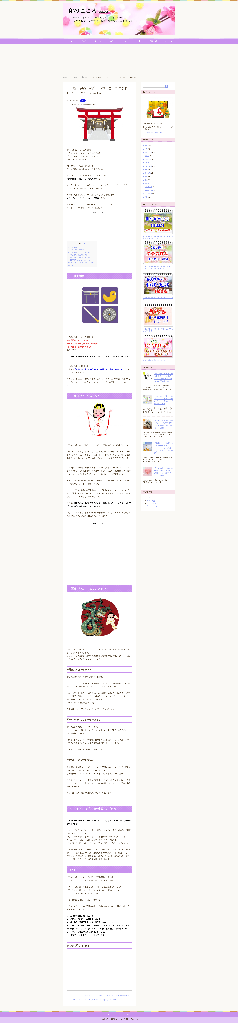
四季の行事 (148, 187)
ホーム (70, 41)
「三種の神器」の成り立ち (77, 250)
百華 (146, 197)
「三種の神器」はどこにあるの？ (79, 252)
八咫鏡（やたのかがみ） (79, 255)
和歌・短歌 (154, 41)
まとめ (70, 265)
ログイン (150, 498)
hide (83, 243)
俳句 (139, 41)
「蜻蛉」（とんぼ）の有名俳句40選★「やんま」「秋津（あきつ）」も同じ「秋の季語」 (163, 448)
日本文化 (148, 173)
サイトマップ (167, 41)
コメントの (152, 503)
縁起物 (112, 41)
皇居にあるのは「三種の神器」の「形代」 (82, 262)
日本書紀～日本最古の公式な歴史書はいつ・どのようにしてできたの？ (93, 1000)
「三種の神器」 (73, 247)
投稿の (151, 500)
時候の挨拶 (148, 159)
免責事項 (109, 1014)
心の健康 (148, 163)
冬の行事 (150, 190)
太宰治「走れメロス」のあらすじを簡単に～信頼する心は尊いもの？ (106, 995)
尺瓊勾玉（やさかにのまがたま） (81, 257)
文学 (125, 41)
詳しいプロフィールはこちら (153, 132)
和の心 (84, 41)
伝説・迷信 (98, 41)
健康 (146, 180)
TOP (72, 77)
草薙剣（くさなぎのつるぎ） (80, 260)
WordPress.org (152, 506)
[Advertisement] (119, 60)
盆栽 (146, 176)
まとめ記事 (148, 194)
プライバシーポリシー (125, 1014)
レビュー (148, 183)
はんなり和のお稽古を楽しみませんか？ (156, 360)
